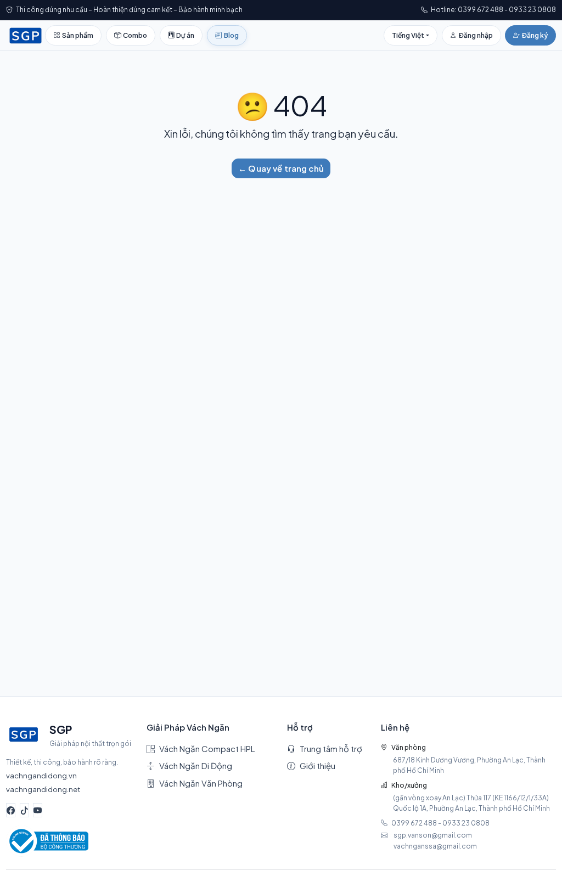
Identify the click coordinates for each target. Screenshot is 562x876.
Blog (231, 35)
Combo (135, 35)
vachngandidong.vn (41, 775)
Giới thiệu (317, 765)
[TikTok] (24, 810)
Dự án (185, 35)
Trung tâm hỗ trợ (331, 748)
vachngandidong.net (43, 789)
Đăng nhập (476, 35)
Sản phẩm (77, 35)
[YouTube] (37, 810)
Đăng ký (535, 35)
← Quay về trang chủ (281, 168)
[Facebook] (10, 810)
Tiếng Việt (408, 35)
